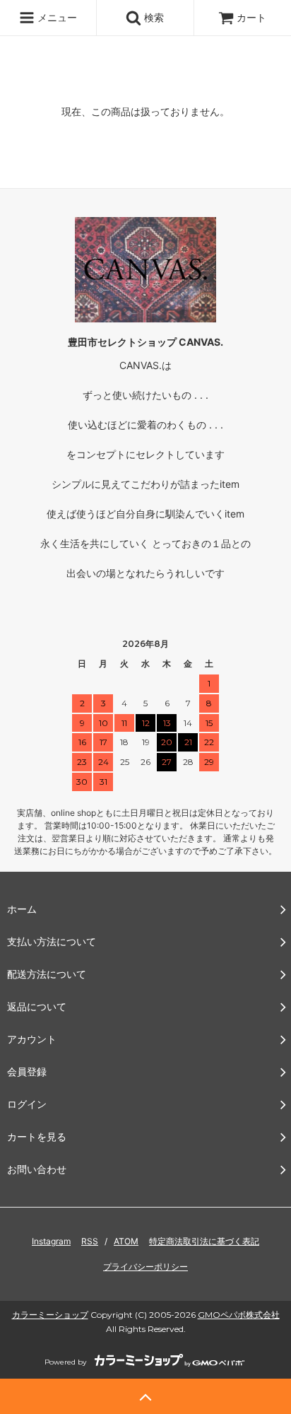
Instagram (51, 1241)
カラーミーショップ (50, 1314)
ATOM (126, 1241)
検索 (152, 17)
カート (251, 17)
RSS (89, 1241)
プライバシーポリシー (145, 1266)
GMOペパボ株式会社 (239, 1314)
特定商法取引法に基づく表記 (204, 1241)
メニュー (56, 17)
